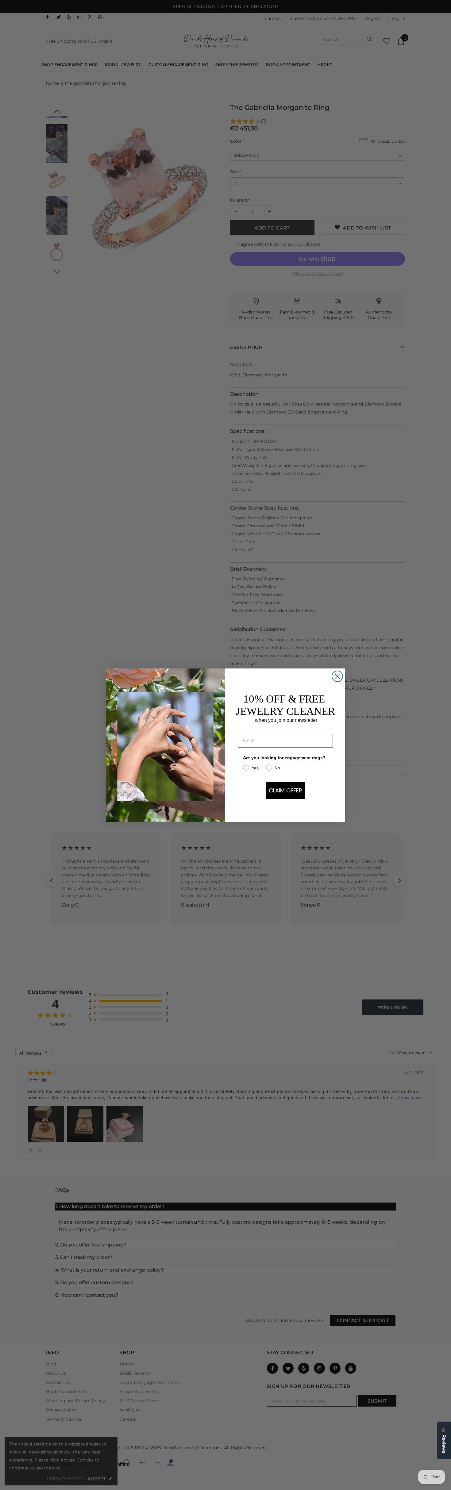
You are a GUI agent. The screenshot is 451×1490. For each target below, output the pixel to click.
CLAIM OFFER (285, 790)
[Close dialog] (337, 676)
